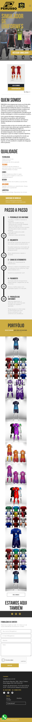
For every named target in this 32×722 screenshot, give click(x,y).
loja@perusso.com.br (9, 679)
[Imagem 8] (16, 453)
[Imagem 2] (16, 389)
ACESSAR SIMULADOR (20, 52)
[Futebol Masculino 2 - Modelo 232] (16, 73)
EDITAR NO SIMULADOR (16, 89)
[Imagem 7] (16, 495)
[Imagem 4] (16, 368)
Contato (8, 700)
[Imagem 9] (16, 432)
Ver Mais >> (27, 92)
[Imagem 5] (16, 538)
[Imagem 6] (16, 516)
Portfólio (19, 698)
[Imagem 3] (16, 347)
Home (8, 698)
